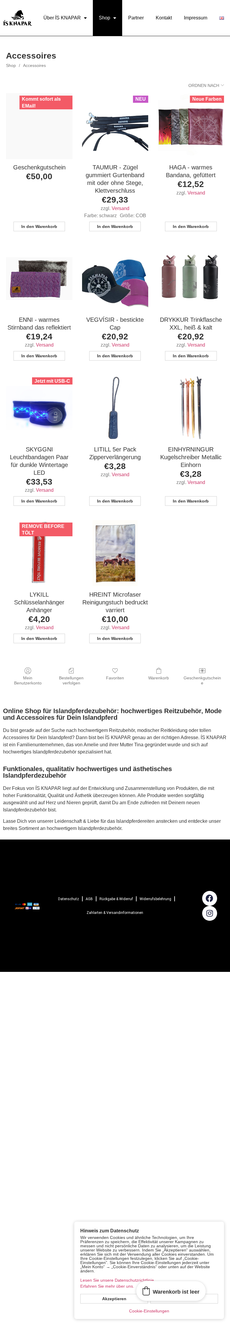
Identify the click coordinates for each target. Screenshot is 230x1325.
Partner (136, 17)
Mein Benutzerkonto (28, 680)
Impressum (195, 17)
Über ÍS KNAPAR (62, 17)
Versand (120, 208)
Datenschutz (68, 899)
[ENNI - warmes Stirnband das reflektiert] (39, 279)
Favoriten (115, 677)
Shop (104, 17)
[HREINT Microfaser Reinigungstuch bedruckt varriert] (115, 553)
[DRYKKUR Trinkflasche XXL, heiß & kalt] (191, 279)
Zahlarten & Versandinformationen (115, 913)
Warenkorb (158, 677)
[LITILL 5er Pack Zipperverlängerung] (115, 408)
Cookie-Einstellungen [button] (149, 1311)
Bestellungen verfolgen (71, 680)
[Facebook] (209, 898)
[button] (171, 1291)
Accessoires (34, 65)
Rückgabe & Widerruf (116, 899)
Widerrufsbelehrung (155, 899)
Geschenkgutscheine (202, 680)
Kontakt (164, 17)
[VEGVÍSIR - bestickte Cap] (115, 279)
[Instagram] (209, 913)
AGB (89, 899)
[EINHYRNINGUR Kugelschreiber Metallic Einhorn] (191, 408)
